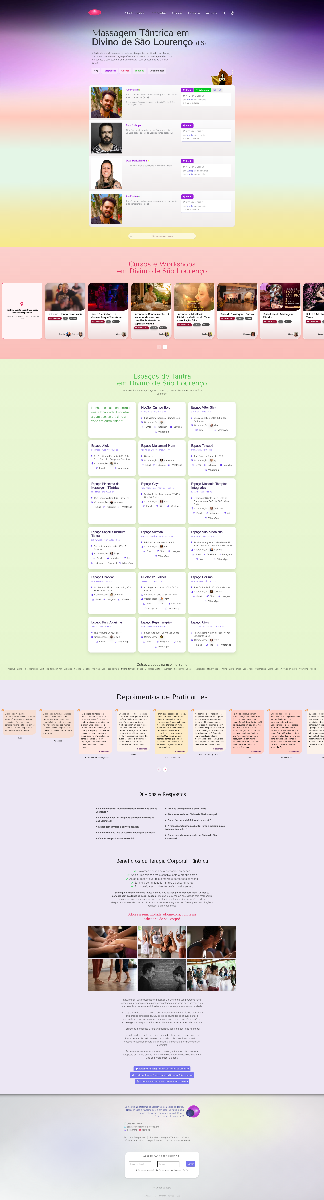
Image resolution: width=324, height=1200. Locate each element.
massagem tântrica (160, 56)
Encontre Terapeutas (134, 1137)
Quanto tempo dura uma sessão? (116, 838)
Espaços (194, 13)
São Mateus (248, 669)
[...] (171, 133)
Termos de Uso (174, 1196)
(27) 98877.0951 (135, 1123)
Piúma (224, 669)
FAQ (96, 70)
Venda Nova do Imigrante (286, 669)
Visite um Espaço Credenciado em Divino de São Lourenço (164, 1075)
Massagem (129, 1022)
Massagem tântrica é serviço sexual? (118, 826)
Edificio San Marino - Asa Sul (159, 542)
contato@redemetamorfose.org (143, 1126)
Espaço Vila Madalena (206, 532)
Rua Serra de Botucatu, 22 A (208, 456)
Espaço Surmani (152, 532)
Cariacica (68, 669)
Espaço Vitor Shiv (203, 407)
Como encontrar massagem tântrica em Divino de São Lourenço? (126, 810)
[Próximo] (165, 347)
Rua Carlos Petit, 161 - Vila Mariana (212, 587)
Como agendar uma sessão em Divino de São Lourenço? (191, 837)
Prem (166, 501)
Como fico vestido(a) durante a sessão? (189, 820)
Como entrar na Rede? (178, 1140)
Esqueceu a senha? (146, 1170)
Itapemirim (179, 669)
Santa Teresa (235, 669)
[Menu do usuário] (233, 16)
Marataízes (200, 669)
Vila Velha (303, 669)
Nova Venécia (213, 669)
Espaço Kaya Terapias (156, 622)
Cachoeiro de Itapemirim (51, 669)
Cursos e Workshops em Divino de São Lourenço (164, 1081)
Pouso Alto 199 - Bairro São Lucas (161, 632)
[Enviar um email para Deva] (214, 90)
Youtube (178, 427)
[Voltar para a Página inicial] (94, 12)
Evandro (218, 549)
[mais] (146, 97)
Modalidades (134, 13)
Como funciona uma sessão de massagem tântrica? (126, 832)
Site (161, 506)
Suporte (177, 1170)
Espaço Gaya (150, 484)
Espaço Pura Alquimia (106, 622)
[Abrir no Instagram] (219, 90)
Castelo (77, 669)
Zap (187, 1170)
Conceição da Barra (110, 669)
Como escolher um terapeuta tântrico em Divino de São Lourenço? (125, 819)
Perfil (188, 90)
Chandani (119, 594)
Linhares (190, 669)
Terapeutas (158, 13)
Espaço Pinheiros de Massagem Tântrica (105, 485)
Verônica (118, 502)
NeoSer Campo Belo (155, 407)
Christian (218, 508)
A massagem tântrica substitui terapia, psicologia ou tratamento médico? (195, 828)
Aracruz (11, 669)
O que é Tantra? (155, 1140)
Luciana (218, 591)
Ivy (215, 460)
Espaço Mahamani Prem (158, 445)
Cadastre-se (164, 1170)
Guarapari (191, 170)
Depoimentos (157, 70)
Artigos (211, 13)
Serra (270, 669)
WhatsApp (163, 431)
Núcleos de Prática (133, 1140)
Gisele (117, 637)
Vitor (216, 425)
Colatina (86, 669)
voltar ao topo (163, 1187)
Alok (116, 463)
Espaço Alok (100, 445)
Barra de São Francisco (27, 669)
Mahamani (169, 460)
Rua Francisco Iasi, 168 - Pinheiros (111, 498)
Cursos (177, 13)
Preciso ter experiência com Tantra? (188, 808)
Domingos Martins (153, 669)
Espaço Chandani (103, 577)
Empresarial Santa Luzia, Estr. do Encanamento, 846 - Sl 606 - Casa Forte (211, 501)
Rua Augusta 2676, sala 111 (108, 632)
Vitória (190, 99)
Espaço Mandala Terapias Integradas (209, 485)
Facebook (112, 563)
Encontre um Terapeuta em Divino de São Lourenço (164, 1069)
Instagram (162, 427)
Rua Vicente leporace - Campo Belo (162, 418)
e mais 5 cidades (191, 103)
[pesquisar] (223, 16)
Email (148, 427)
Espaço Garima (201, 577)
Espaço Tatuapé (202, 445)
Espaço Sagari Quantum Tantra (108, 534)
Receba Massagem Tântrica (164, 1137)
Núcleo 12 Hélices (153, 577)
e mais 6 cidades (191, 138)
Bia (165, 546)
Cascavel (148, 456)
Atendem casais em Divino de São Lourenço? (192, 814)
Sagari (117, 553)
